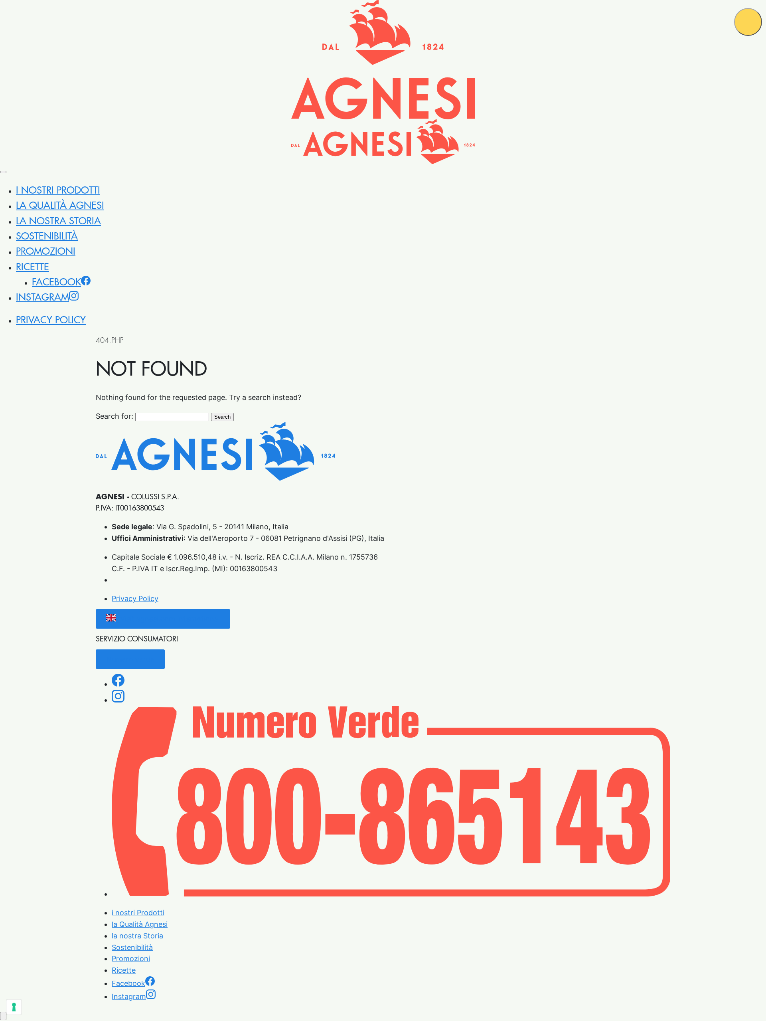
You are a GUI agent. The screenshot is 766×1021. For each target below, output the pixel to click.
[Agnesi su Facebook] (118, 684)
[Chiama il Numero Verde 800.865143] (391, 894)
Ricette (32, 267)
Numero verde (130, 659)
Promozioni (45, 251)
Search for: (114, 416)
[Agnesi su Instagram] (118, 700)
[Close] (3, 172)
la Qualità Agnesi (60, 205)
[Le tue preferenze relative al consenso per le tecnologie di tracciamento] (14, 1007)
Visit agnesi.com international (170, 619)
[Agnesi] (383, 59)
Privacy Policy (51, 320)
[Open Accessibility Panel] (3, 1016)
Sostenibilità (47, 236)
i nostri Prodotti (58, 190)
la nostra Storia (58, 221)
